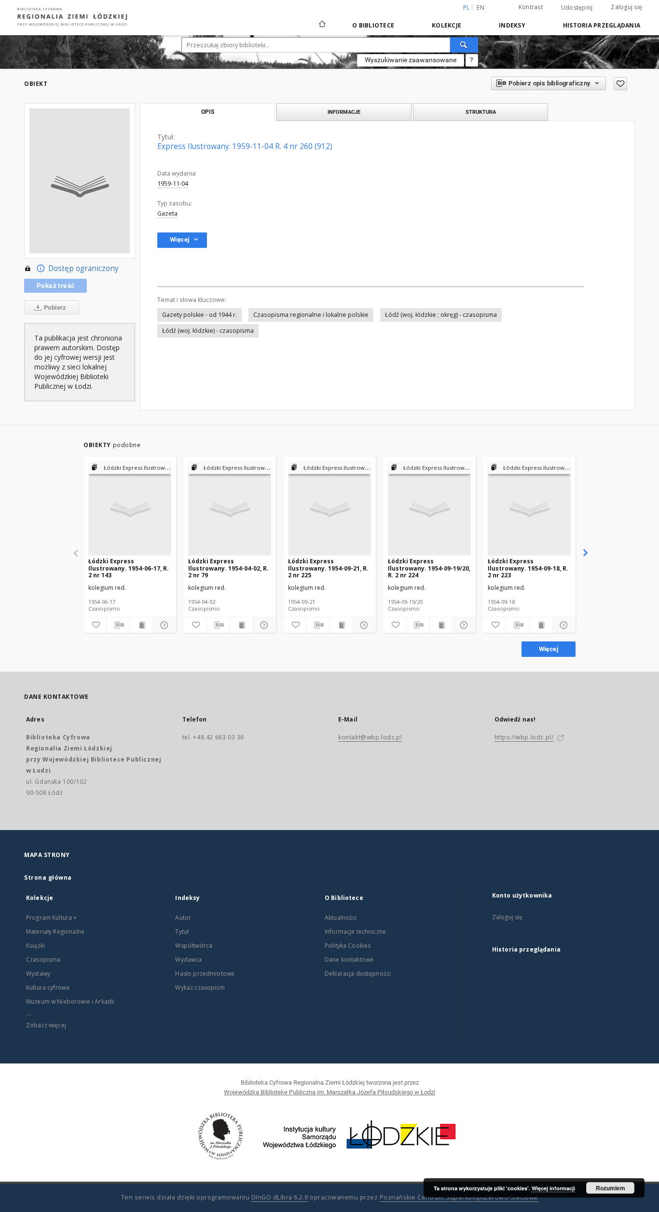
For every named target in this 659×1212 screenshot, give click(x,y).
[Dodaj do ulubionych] (620, 83)
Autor (183, 917)
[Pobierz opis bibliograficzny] (118, 625)
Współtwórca (193, 945)
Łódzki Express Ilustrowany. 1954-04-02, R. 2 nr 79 (228, 568)
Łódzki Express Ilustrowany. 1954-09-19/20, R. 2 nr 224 (429, 568)
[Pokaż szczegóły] (163, 625)
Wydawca (188, 959)
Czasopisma (43, 959)
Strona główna (48, 877)
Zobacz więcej (46, 1025)
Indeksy (512, 25)
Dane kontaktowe (349, 959)
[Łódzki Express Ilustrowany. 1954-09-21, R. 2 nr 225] (329, 509)
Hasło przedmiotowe (204, 973)
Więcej (548, 649)
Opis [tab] (207, 112)
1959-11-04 (172, 183)
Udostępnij (577, 8)
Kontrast (531, 7)
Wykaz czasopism (199, 987)
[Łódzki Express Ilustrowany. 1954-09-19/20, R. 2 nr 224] (429, 509)
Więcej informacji (553, 1188)
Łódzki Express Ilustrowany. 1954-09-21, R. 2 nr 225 (328, 568)
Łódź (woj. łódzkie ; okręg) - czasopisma (441, 315)
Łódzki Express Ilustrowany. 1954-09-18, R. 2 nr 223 (528, 568)
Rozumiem (610, 1188)
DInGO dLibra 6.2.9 (279, 1197)
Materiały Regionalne (55, 931)
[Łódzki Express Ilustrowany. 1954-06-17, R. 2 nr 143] (130, 509)
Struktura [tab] (481, 112)
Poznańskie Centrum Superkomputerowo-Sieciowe (459, 1197)
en (480, 7)
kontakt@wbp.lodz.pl (370, 737)
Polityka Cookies (348, 945)
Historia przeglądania (601, 25)
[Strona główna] (322, 19)
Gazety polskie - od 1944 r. (199, 315)
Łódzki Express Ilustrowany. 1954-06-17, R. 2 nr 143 (128, 568)
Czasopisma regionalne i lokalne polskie (311, 315)
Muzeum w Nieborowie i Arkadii (70, 1001)
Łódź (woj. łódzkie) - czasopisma (208, 331)
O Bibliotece (373, 25)
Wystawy (38, 973)
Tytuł (182, 931)
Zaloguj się (626, 7)
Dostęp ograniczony (83, 268)
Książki (35, 945)
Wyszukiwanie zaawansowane (410, 60)
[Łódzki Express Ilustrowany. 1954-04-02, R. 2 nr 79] (230, 509)
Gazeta (167, 213)
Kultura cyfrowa (47, 987)
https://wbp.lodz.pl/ (524, 737)
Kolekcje (446, 25)
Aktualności (341, 917)
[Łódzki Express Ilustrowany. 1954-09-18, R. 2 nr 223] (529, 509)
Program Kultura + (51, 917)
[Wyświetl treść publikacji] (141, 625)
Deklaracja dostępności (358, 973)
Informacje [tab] (344, 112)
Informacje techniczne (355, 931)
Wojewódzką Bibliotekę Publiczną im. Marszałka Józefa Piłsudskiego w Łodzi (329, 1092)
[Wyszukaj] (464, 45)
